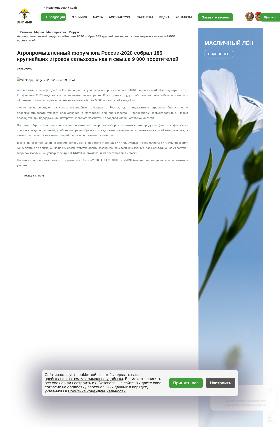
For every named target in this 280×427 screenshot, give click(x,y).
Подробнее (218, 54)
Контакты (183, 17)
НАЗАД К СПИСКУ (34, 175)
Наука (98, 17)
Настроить (220, 383)
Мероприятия (56, 32)
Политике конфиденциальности (97, 391)
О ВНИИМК (79, 17)
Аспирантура (120, 17)
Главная (26, 32)
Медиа (164, 17)
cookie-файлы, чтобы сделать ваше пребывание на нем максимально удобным (92, 376)
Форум (74, 32)
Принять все (185, 383)
